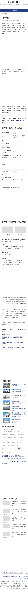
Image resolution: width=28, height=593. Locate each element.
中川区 (23, 322)
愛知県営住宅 (5, 434)
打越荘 (13, 502)
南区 (21, 442)
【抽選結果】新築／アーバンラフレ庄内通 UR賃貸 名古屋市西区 (19, 408)
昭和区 (23, 440)
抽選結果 (15, 437)
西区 (11, 440)
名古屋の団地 (14, 2)
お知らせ (4, 437)
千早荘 (13, 532)
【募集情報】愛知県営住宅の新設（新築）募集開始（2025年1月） (19, 391)
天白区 (17, 445)
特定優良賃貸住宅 (5, 463)
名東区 (12, 445)
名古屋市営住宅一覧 (17, 322)
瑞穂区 (3, 442)
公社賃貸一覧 (21, 576)
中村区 (15, 440)
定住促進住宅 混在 (12, 459)
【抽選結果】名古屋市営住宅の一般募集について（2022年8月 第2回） (19, 421)
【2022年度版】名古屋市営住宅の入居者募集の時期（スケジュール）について (19, 414)
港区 (17, 442)
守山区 (3, 445)
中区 (19, 440)
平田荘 (13, 517)
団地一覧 (9, 322)
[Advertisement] (14, 50)
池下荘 (13, 509)
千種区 (20, 437)
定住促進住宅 (16, 431)
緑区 (8, 445)
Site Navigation (14, 10)
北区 (7, 440)
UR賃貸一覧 (12, 429)
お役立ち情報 (5, 429)
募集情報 (10, 437)
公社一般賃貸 (15, 456)
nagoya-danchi (16, 20)
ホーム (3, 13)
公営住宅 (6, 324)
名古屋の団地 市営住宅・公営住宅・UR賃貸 (12, 573)
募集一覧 (26, 578)
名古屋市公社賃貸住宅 (7, 431)
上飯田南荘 (14, 525)
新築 (25, 461)
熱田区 (8, 442)
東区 (3, 440)
